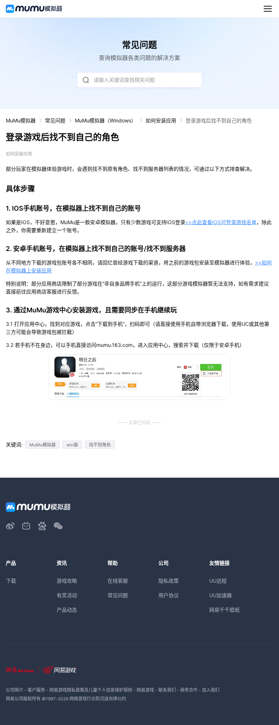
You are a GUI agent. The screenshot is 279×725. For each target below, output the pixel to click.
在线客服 (118, 581)
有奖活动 (67, 595)
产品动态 (67, 610)
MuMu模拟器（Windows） (105, 120)
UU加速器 (220, 595)
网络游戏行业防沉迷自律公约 (97, 698)
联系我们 (167, 690)
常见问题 (55, 120)
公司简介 (14, 690)
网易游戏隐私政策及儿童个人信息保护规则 (90, 690)
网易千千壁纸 (224, 610)
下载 (11, 581)
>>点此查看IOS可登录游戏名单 (220, 222)
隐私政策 (168, 581)
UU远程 (218, 581)
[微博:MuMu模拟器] (10, 526)
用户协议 (168, 595)
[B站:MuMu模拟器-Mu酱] (26, 526)
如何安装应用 (161, 120)
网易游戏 (145, 690)
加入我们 (210, 690)
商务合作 (189, 690)
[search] (85, 80)
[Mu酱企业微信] (58, 526)
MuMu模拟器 (21, 120)
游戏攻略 (67, 581)
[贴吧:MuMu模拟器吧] (42, 526)
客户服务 (36, 690)
